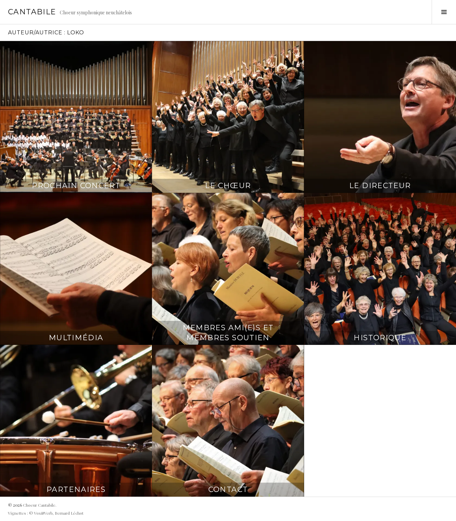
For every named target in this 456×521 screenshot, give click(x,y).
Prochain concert (76, 185)
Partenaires (75, 489)
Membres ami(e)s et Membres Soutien (228, 332)
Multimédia (76, 337)
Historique (380, 337)
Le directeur (380, 185)
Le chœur (228, 185)
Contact (228, 489)
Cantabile (32, 11)
